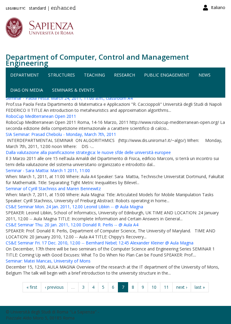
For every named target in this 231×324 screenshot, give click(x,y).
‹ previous (54, 287)
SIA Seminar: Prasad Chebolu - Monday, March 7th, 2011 (61, 134)
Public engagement (166, 75)
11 (166, 287)
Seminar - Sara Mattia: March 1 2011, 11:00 (48, 170)
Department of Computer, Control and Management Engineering (97, 60)
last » (200, 287)
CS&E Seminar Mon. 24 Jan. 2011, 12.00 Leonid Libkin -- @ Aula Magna (74, 206)
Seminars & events (73, 90)
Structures (61, 75)
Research (124, 75)
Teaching (94, 75)
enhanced (63, 8)
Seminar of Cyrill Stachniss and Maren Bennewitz (53, 188)
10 (154, 287)
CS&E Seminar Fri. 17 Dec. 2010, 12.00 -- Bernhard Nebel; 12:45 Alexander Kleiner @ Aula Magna (99, 243)
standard (37, 8)
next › (181, 287)
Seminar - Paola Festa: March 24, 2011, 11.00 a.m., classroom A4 (69, 98)
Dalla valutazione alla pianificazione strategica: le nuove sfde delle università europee (88, 152)
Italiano (218, 7)
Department (24, 75)
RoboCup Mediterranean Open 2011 (41, 116)
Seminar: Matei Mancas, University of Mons (48, 261)
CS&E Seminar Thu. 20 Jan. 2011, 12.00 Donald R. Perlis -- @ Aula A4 (72, 225)
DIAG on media (26, 90)
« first (31, 287)
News (205, 75)
